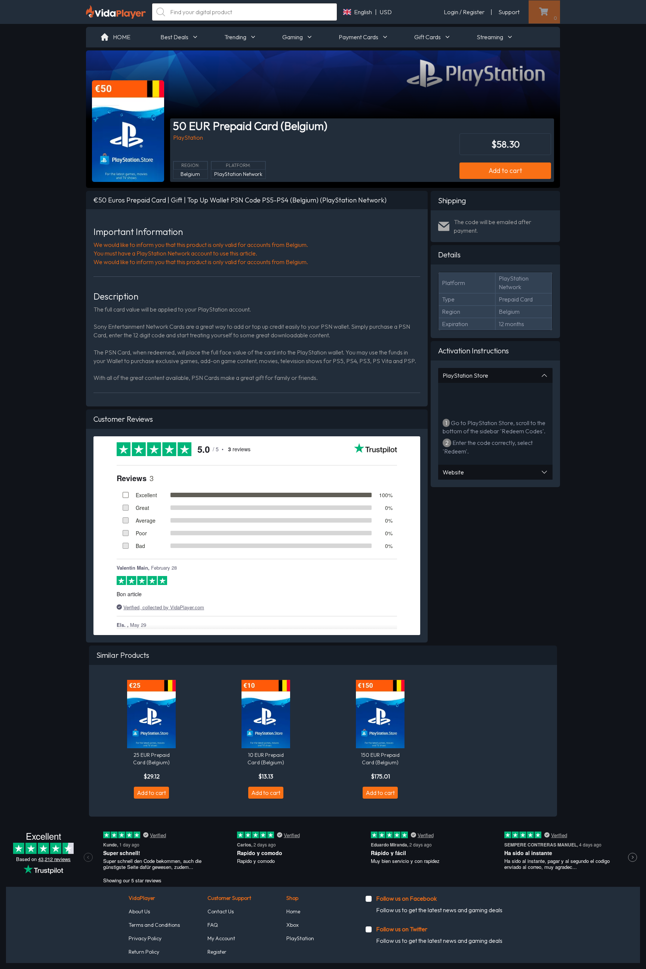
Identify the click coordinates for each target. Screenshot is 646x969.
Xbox (292, 925)
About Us (139, 911)
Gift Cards (427, 37)
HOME (121, 37)
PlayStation (300, 938)
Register (217, 951)
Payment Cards (358, 37)
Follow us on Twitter (401, 929)
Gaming (292, 37)
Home (293, 911)
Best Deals (174, 37)
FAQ (212, 925)
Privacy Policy (145, 938)
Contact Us (220, 911)
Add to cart (505, 170)
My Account (221, 938)
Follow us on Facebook (406, 898)
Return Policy (144, 951)
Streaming (490, 37)
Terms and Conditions (154, 925)
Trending (235, 37)
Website (453, 472)
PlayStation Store (465, 375)
